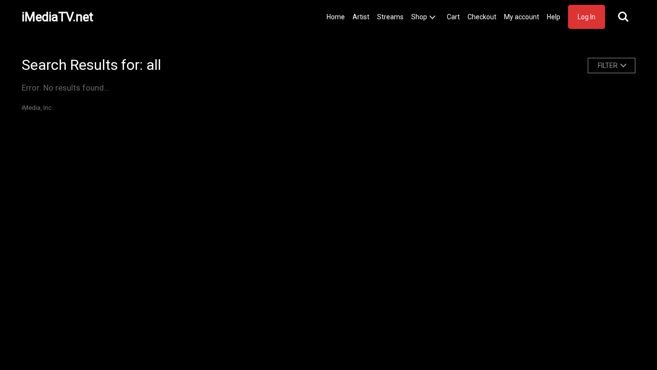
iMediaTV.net (57, 17)
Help (553, 17)
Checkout (481, 17)
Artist (361, 17)
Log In (586, 17)
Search (623, 16)
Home (336, 17)
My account (521, 17)
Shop (419, 17)
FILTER (608, 65)
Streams (390, 17)
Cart (453, 17)
